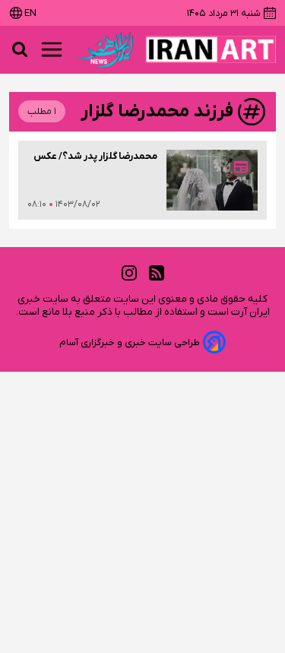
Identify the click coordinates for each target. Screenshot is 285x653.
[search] (19, 49)
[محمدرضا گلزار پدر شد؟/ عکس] (212, 180)
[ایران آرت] (210, 49)
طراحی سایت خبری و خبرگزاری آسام (129, 342)
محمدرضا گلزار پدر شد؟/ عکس (95, 156)
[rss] (156, 273)
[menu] (52, 49)
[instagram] (129, 273)
